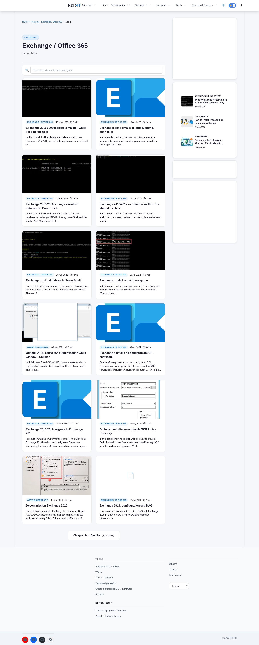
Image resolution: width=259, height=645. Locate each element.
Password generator (105, 583)
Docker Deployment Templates (111, 610)
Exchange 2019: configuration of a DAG (126, 505)
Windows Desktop (37, 347)
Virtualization (118, 5)
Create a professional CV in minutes (113, 589)
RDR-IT (74, 5)
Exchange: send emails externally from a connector (127, 129)
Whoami (173, 564)
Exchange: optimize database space (124, 280)
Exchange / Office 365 (51, 22)
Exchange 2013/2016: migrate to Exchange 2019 (54, 431)
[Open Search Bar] (241, 5)
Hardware (161, 5)
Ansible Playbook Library (108, 616)
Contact (173, 569)
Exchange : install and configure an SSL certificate (126, 354)
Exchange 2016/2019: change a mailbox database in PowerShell (52, 206)
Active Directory (37, 500)
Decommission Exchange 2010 (46, 505)
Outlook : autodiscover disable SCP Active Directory (128, 431)
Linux (105, 5)
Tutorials (35, 22)
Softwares (140, 5)
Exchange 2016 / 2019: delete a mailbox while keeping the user (56, 129)
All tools (99, 594)
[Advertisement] (206, 50)
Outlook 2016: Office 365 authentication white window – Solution (56, 354)
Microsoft (87, 5)
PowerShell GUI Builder (107, 566)
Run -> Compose (104, 577)
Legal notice (175, 575)
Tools (179, 5)
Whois (98, 572)
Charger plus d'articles (93, 535)
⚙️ (223, 5)
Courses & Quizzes (202, 5)
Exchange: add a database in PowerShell (53, 280)
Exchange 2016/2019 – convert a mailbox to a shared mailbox (130, 206)
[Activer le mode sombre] (232, 5)
